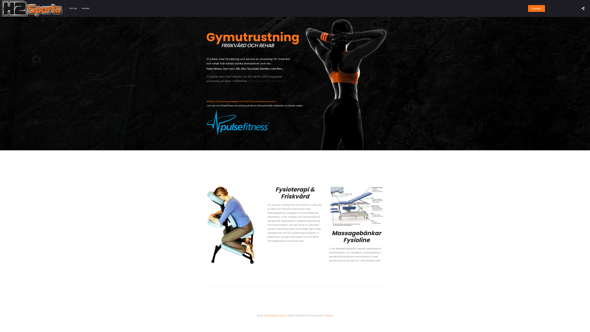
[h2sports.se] (32, 8)
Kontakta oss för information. (267, 81)
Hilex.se (329, 315)
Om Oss (73, 8)
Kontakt (85, 8)
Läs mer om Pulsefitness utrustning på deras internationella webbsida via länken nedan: (255, 105)
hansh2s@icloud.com (275, 315)
